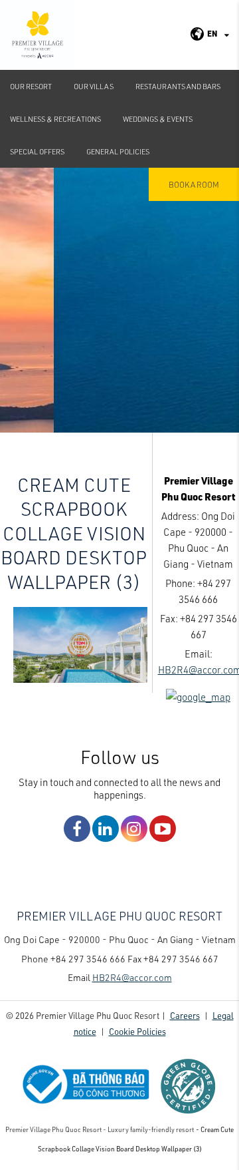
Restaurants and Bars (177, 86)
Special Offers (37, 151)
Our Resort (31, 86)
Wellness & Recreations (55, 119)
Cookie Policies (137, 1031)
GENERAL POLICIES (117, 151)
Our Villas (94, 86)
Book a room (194, 184)
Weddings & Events (158, 119)
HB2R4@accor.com (132, 977)
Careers (185, 1015)
